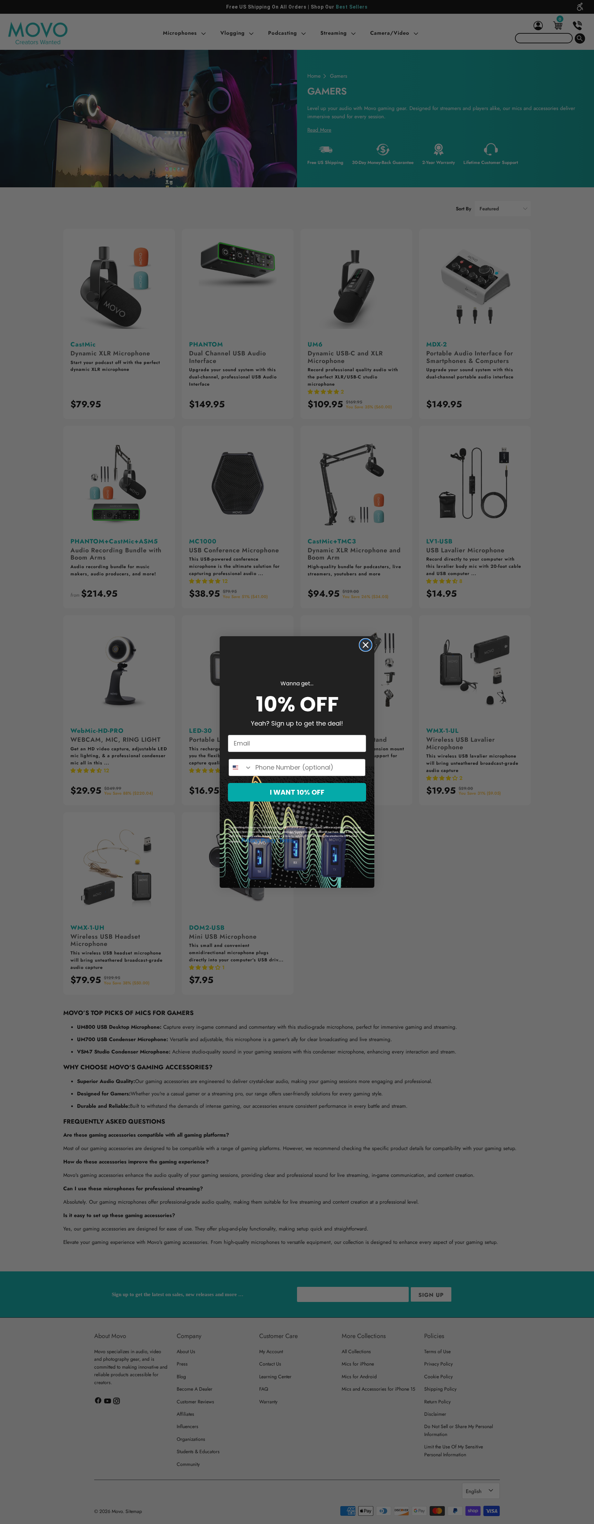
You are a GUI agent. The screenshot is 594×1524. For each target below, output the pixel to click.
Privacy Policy (258, 840)
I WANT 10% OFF (297, 792)
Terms (286, 840)
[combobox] (240, 767)
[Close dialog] (366, 645)
